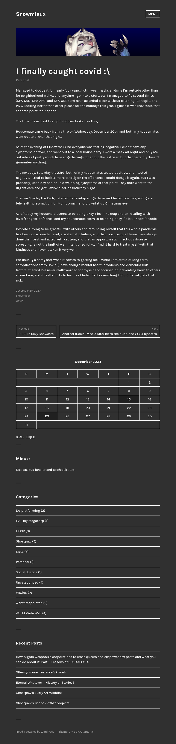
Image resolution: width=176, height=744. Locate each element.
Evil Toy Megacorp (30, 521)
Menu (153, 14)
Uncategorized (27, 582)
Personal (22, 80)
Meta (20, 552)
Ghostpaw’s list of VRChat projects (43, 703)
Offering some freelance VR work (41, 672)
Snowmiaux (31, 14)
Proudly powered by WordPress (35, 731)
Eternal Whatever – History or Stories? (45, 682)
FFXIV (20, 531)
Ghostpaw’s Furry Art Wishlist (39, 693)
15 (129, 399)
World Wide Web (28, 613)
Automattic (86, 731)
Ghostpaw (23, 541)
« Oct (20, 437)
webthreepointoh (29, 603)
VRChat (21, 593)
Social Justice (26, 572)
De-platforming (28, 510)
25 (47, 416)
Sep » (30, 437)
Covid (19, 300)
